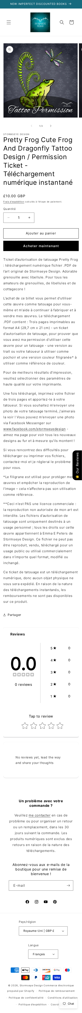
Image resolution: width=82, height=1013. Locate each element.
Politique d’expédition (32, 1004)
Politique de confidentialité (26, 997)
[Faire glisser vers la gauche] (31, 126)
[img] (23, 675)
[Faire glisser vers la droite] (51, 126)
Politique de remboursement (57, 990)
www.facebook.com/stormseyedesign (34, 429)
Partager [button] (14, 615)
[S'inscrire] (68, 885)
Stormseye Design (31, 985)
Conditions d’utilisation (63, 997)
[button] (9, 22)
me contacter (40, 815)
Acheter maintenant (41, 246)
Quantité (9, 209)
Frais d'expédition (13, 201)
